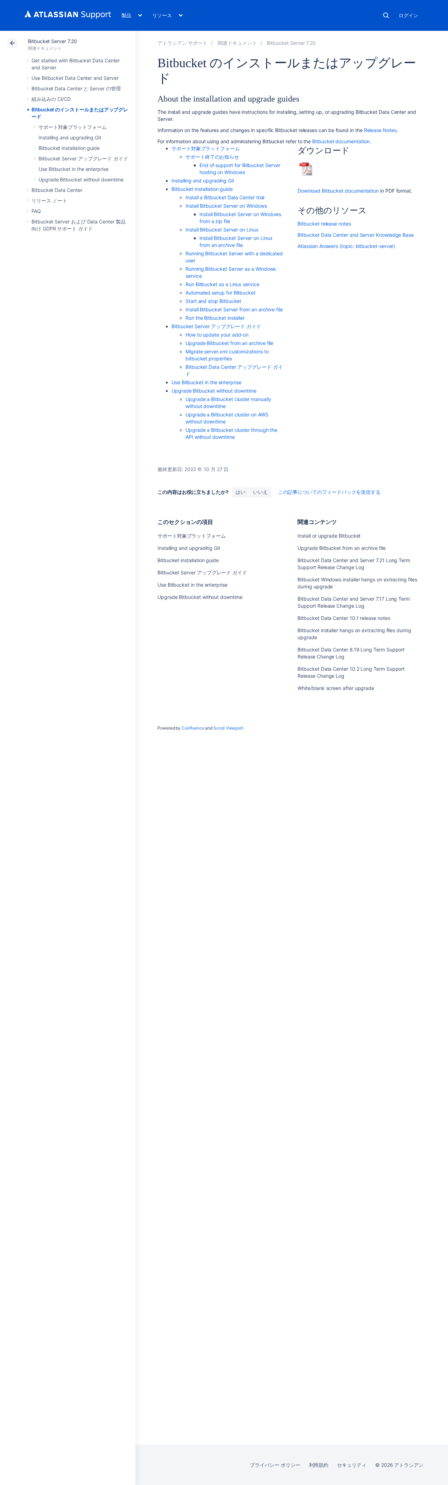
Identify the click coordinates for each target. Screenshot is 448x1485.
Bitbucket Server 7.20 (52, 41)
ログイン (408, 15)
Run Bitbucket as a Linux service (222, 284)
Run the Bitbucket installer (215, 318)
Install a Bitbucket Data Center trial (225, 197)
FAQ (36, 211)
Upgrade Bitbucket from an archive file (229, 343)
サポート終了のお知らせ (212, 157)
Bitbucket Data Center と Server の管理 (76, 88)
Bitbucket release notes (324, 224)
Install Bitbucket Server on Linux (222, 230)
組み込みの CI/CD (51, 99)
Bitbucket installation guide (69, 148)
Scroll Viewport (228, 728)
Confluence (193, 728)
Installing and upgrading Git (69, 137)
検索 (386, 15)
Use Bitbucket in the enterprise (73, 169)
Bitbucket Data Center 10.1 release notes (344, 618)
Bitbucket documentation (340, 141)
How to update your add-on (217, 335)
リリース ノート (49, 200)
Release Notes (380, 130)
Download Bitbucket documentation (338, 191)
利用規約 (319, 1465)
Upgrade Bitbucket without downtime (81, 179)
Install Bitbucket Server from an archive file (234, 309)
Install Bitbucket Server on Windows (226, 206)
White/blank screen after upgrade (336, 688)
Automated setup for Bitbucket (220, 293)
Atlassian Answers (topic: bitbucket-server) (346, 246)
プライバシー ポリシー (275, 1465)
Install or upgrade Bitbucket (329, 536)
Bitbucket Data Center (56, 190)
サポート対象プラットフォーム (72, 127)
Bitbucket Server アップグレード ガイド (83, 158)
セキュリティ (351, 1465)
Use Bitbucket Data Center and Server (74, 78)
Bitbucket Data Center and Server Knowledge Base (356, 235)
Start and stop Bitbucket (213, 301)
